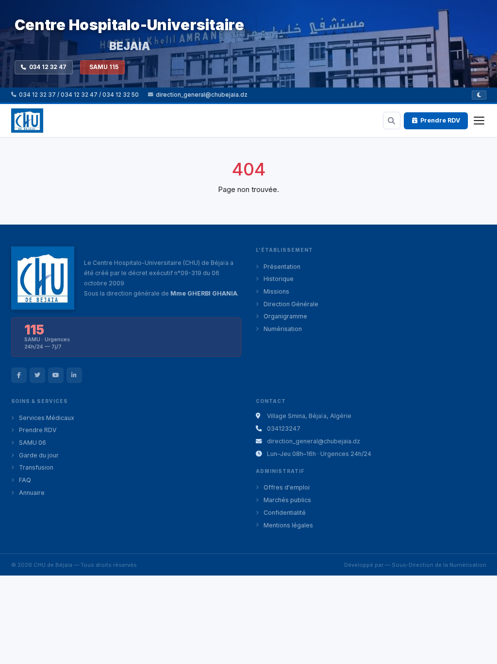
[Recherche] (391, 120)
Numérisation (283, 328)
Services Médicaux (46, 417)
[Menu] (479, 120)
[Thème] (479, 95)
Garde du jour (39, 455)
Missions (276, 291)
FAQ (25, 480)
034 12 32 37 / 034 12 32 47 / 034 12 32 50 (79, 94)
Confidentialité (285, 512)
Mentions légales (288, 525)
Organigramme (285, 316)
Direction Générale (291, 304)
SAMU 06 (32, 442)
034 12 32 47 (47, 67)
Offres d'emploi (287, 487)
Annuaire (32, 492)
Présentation (282, 266)
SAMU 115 (103, 67)
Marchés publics (287, 500)
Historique (279, 278)
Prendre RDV (440, 120)
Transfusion (36, 467)
